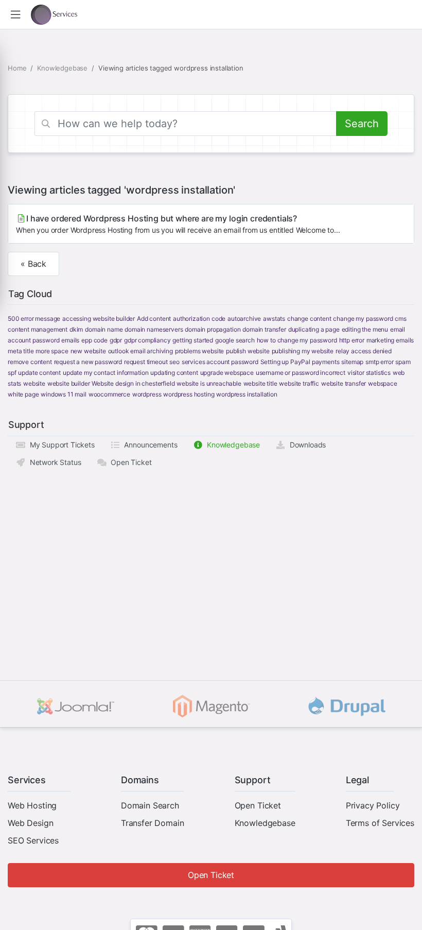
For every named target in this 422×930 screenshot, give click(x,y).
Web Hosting (32, 805)
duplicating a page (314, 329)
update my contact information (105, 372)
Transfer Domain (152, 823)
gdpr (116, 340)
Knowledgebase (62, 68)
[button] (15, 14)
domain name (103, 329)
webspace (382, 383)
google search (235, 340)
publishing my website (303, 351)
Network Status (53, 462)
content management (37, 329)
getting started (192, 340)
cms (401, 318)
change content (309, 318)
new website (88, 351)
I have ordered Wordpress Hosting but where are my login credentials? (178, 223)
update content (39, 372)
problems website (199, 351)
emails (70, 340)
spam (402, 362)
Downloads (306, 444)
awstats (274, 318)
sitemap (352, 362)
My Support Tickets (60, 444)
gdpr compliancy (147, 340)
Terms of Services (380, 823)
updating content (174, 372)
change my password (363, 318)
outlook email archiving (140, 351)
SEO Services (33, 840)
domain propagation (212, 329)
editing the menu (365, 329)
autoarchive (244, 318)
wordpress (147, 394)
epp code (94, 340)
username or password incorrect (300, 372)
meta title (20, 351)
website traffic (299, 383)
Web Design (30, 823)
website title (260, 383)
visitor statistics (369, 372)
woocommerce (109, 394)
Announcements (149, 444)
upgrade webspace (227, 372)
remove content (30, 362)
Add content (154, 318)
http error (351, 340)
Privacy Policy (373, 805)
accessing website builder (98, 318)
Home (17, 68)
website (34, 383)
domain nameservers (154, 329)
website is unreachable (209, 383)
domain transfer (264, 329)
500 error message (34, 318)
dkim (76, 329)
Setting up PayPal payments (300, 362)
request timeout (146, 362)
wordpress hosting (188, 394)
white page (23, 394)
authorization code (199, 318)
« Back (33, 264)
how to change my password (297, 340)
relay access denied (364, 351)
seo (174, 362)
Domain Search (150, 805)
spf (12, 372)
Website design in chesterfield (133, 383)
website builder (68, 383)
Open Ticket (129, 462)
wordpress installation (246, 394)
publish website (248, 351)
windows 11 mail (63, 394)
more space (52, 351)
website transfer (343, 383)
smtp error (379, 362)
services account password (220, 362)
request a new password (88, 362)
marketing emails (390, 340)
